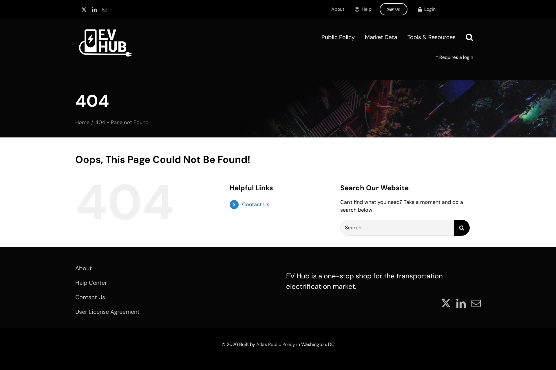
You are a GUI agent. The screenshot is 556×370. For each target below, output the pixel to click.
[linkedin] (94, 9)
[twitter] (84, 9)
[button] (469, 37)
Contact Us (255, 204)
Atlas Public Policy (275, 344)
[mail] (105, 9)
